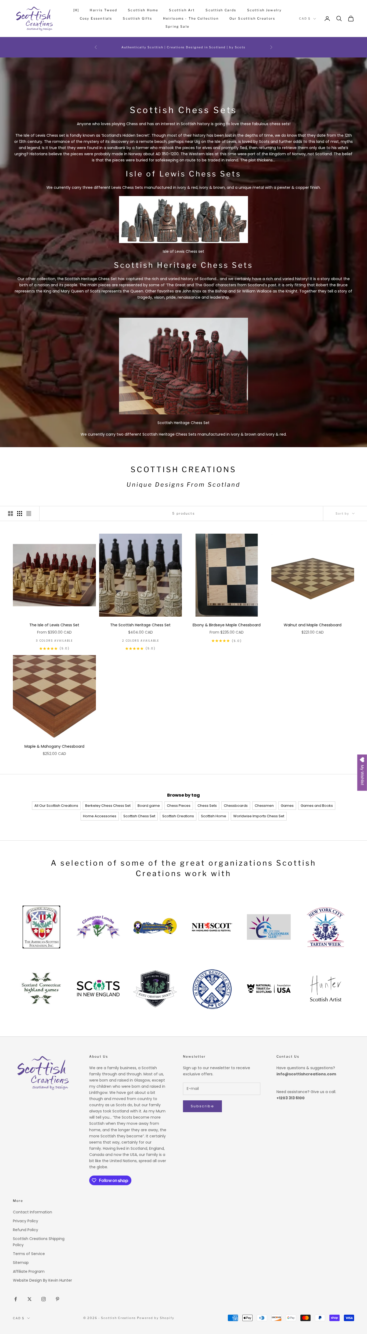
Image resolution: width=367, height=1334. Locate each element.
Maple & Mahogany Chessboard (54, 746)
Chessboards (236, 805)
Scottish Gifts (137, 18)
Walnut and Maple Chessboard (312, 625)
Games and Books (317, 805)
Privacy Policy (25, 1221)
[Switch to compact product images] (28, 513)
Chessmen (264, 805)
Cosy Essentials (96, 18)
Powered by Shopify (155, 1318)
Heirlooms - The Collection (191, 18)
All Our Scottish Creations (56, 805)
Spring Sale (177, 26)
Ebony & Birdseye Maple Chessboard (227, 625)
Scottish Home (143, 10)
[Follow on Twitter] (29, 1299)
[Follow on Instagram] (43, 1299)
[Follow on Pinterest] (57, 1299)
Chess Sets (207, 805)
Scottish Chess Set (139, 816)
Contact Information (32, 1212)
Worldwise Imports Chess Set (258, 816)
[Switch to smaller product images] (19, 513)
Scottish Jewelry (264, 10)
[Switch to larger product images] (10, 513)
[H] (76, 10)
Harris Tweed (103, 10)
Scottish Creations (178, 816)
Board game (149, 805)
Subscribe (202, 1106)
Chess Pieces (178, 805)
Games (287, 805)
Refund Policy (25, 1229)
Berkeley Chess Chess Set (108, 805)
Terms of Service (29, 1253)
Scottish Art (182, 10)
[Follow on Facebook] (15, 1299)
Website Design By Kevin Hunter (42, 1280)
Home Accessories (99, 816)
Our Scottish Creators (252, 18)
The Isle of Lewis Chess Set (54, 625)
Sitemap (21, 1262)
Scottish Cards (221, 10)
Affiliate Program (29, 1271)
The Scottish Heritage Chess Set (140, 625)
